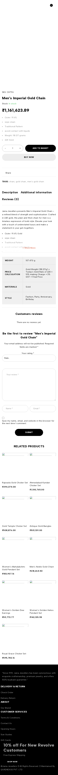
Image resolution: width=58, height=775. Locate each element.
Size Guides (6, 734)
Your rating (28, 353)
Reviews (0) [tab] (10, 199)
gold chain (21, 181)
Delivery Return (8, 698)
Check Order (7, 692)
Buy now (29, 157)
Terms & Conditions (10, 718)
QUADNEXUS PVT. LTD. (12, 769)
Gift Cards (6, 740)
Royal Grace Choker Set (14, 653)
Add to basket (40, 148)
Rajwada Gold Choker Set (15, 482)
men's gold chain (35, 181)
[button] (26, 456)
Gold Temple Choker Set (14, 526)
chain (11, 181)
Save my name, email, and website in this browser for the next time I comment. (28, 422)
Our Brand (6, 708)
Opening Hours (8, 729)
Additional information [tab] (36, 192)
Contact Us (6, 723)
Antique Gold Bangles (40, 526)
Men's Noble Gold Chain (42, 567)
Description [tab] (10, 192)
